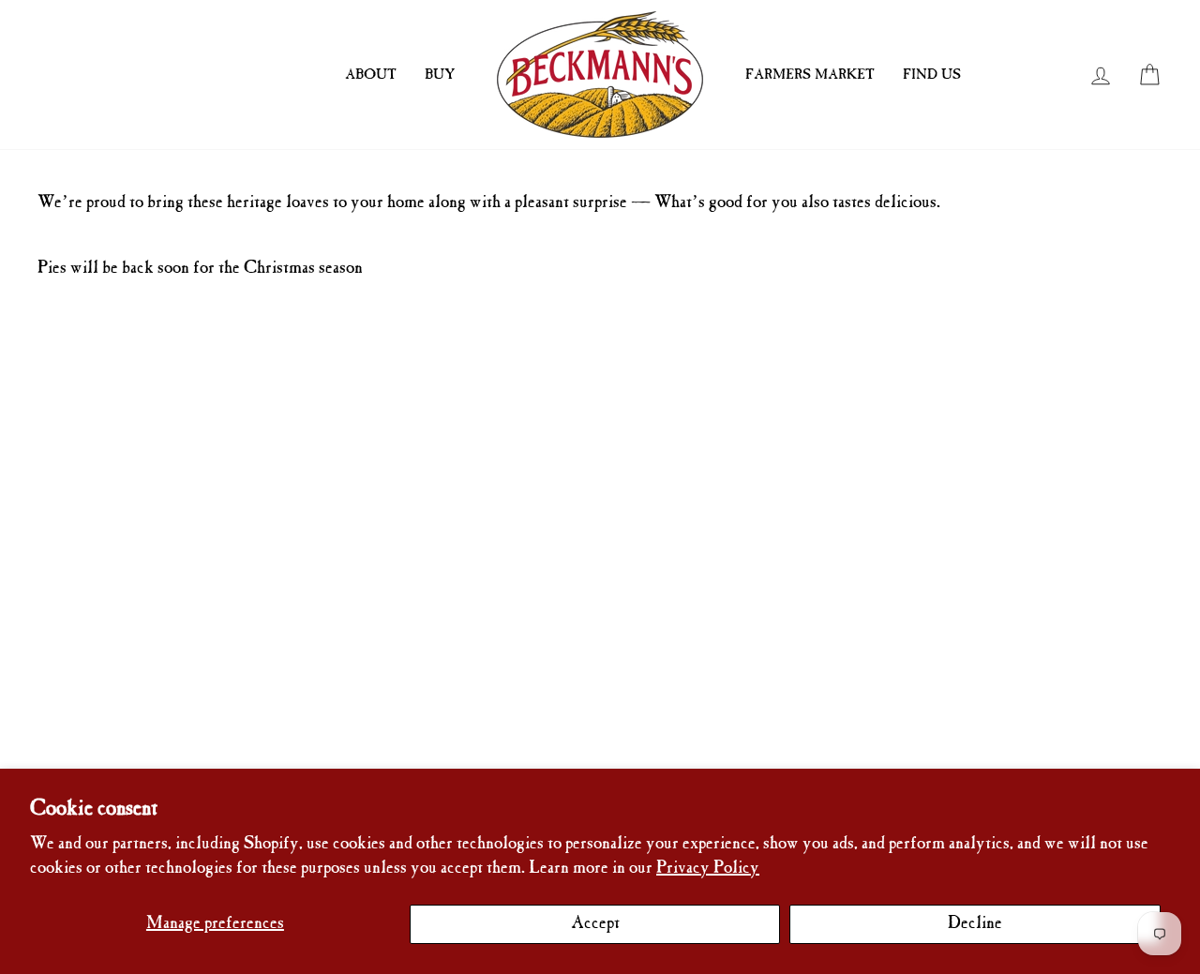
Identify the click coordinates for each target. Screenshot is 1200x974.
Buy (440, 75)
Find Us (932, 75)
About (371, 75)
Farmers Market (810, 75)
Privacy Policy (707, 868)
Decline (975, 924)
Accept (595, 924)
